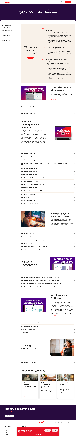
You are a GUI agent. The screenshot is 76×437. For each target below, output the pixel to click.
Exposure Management (6, 35)
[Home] (7, 2)
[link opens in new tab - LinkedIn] (58, 422)
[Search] (63, 2)
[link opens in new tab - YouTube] (68, 422)
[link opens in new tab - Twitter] (55, 422)
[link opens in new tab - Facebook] (64, 422)
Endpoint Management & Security (8, 30)
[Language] (61, 2)
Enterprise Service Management (8, 27)
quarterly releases (13, 411)
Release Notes (53, 99)
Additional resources (5, 42)
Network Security (5, 32)
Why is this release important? (7, 25)
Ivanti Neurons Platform (6, 37)
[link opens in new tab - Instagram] (61, 422)
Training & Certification (6, 40)
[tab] (16, 2)
